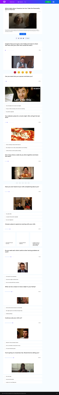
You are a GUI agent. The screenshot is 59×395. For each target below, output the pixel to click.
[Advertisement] (50, 20)
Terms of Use (23, 393)
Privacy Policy (16, 393)
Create (48, 1)
